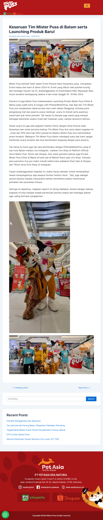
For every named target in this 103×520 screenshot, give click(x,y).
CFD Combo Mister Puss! (18, 434)
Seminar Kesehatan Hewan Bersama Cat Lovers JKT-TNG (33, 439)
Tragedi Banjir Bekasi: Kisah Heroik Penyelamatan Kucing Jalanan (36, 430)
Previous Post (20, 388)
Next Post (84, 388)
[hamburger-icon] (87, 6)
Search (91, 399)
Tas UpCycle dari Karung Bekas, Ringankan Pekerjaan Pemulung (36, 425)
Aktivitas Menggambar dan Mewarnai (24, 421)
